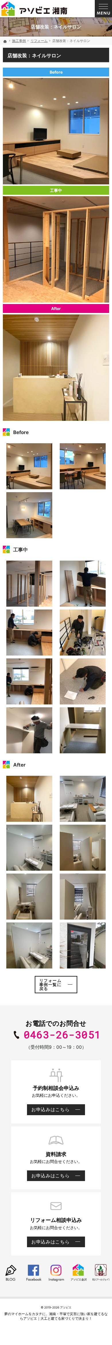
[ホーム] (5, 41)
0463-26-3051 (62, 1034)
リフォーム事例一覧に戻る (50, 984)
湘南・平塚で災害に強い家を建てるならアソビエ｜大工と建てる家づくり (64, 1316)
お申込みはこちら (48, 1111)
